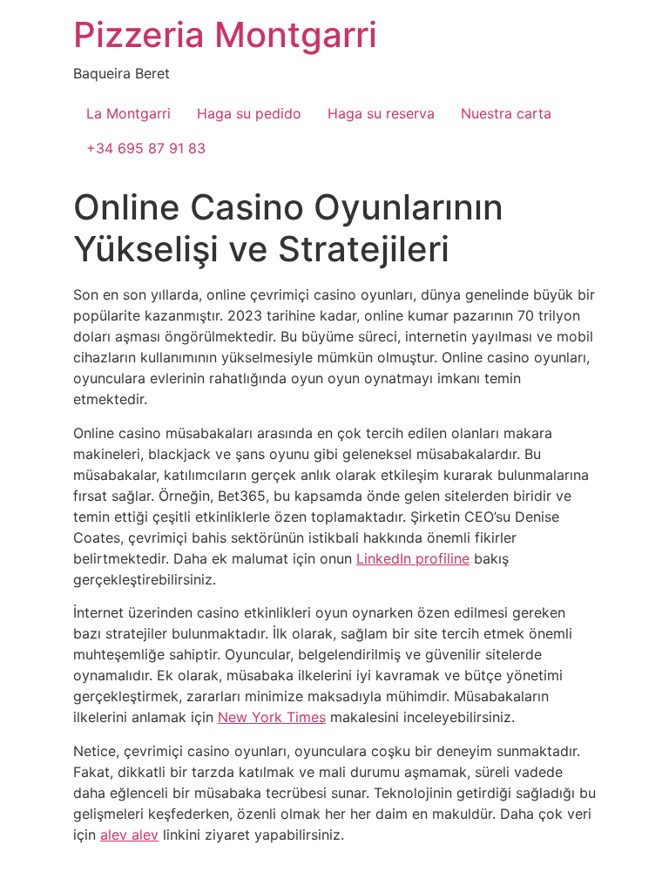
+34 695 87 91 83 (146, 148)
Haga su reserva (381, 113)
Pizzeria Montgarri (225, 34)
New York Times (272, 717)
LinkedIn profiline (413, 558)
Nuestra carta (506, 113)
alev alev (129, 834)
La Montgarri (128, 113)
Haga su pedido (249, 113)
